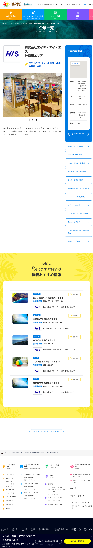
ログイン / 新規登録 (77, 541)
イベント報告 (51, 491)
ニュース (61, 4)
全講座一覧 (9, 481)
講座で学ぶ (9, 478)
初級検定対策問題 (29, 477)
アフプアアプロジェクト (56, 497)
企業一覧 (29, 23)
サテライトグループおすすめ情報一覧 (81, 507)
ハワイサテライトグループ (18, 23)
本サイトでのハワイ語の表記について (81, 475)
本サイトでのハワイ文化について (82, 481)
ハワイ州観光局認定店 (47, 4)
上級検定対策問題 (29, 496)
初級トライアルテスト (30, 480)
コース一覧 (9, 486)
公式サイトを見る (80, 134)
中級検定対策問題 (29, 486)
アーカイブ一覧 (10, 493)
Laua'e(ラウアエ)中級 (31, 483)
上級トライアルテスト (30, 498)
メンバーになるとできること (48, 541)
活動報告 (51, 484)
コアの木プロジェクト (54, 501)
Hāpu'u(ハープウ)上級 (31, 492)
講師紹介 (8, 508)
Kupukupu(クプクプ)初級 (32, 474)
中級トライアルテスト (30, 489)
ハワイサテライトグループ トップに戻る (46, 431)
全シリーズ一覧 (10, 484)
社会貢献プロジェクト (55, 504)
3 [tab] (36, 120)
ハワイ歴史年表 (11, 496)
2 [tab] (33, 120)
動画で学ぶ (9, 500)
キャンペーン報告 (53, 494)
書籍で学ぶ (9, 504)
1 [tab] (29, 120)
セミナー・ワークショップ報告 (56, 489)
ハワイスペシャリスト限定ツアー (57, 487)
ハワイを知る (10, 474)
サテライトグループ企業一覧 (79, 502)
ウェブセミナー (11, 490)
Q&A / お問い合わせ (73, 4)
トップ (7, 23)
